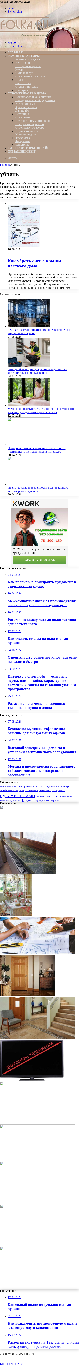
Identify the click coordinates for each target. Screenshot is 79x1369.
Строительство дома (27, 93)
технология (5, 800)
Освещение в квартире (30, 76)
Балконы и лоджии (27, 59)
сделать (40, 796)
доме (37, 786)
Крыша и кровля (26, 107)
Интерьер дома (25, 103)
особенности (9, 790)
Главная (5, 164)
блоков (8, 787)
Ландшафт (22, 110)
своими (26, 795)
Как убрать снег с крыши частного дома (34, 263)
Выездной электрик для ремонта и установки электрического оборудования (37, 371)
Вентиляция (23, 62)
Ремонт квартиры (24, 55)
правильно (45, 790)
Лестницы (22, 114)
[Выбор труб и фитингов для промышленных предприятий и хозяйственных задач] (37, 1122)
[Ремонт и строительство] (25, 36)
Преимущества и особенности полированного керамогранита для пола (38, 489)
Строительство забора (29, 127)
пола (21, 790)
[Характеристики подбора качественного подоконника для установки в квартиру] (28, 872)
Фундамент (22, 141)
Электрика (22, 90)
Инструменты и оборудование (35, 100)
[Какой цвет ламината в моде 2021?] (21, 1202)
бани (2, 787)
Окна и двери (24, 73)
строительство (65, 796)
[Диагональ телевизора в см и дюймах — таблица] (32, 1080)
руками (8, 795)
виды (15, 786)
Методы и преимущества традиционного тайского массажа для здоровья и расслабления (41, 410)
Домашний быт (22, 151)
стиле (54, 796)
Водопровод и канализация (33, 96)
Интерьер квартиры (28, 66)
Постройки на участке (29, 124)
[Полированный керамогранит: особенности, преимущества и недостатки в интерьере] (29, 444)
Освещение (22, 117)
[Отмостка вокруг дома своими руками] (28, 1244)
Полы (19, 79)
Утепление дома (26, 134)
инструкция (48, 786)
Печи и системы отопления (33, 120)
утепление (16, 800)
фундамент (28, 800)
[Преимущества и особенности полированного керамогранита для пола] (29, 484)
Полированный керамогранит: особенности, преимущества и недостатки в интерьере (37, 450)
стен (47, 796)
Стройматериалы (26, 131)
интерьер (62, 786)
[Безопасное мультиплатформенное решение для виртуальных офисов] (29, 326)
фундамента (42, 800)
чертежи (55, 800)
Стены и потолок (26, 86)
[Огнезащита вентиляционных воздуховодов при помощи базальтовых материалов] (37, 1159)
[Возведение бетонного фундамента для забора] (28, 1287)
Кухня (19, 69)
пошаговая (31, 790)
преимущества (58, 790)
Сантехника (23, 83)
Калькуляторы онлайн (28, 148)
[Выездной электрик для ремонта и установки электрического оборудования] (29, 365)
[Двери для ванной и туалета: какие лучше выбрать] (27, 995)
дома (30, 786)
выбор (22, 786)
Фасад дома (22, 137)
